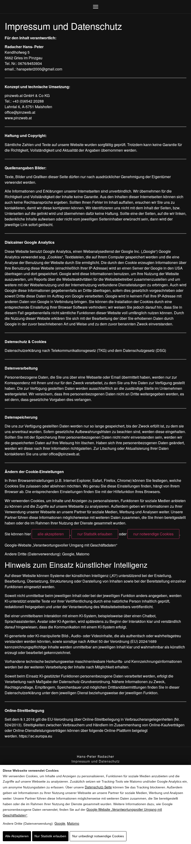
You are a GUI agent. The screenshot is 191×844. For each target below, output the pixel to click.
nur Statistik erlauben (94, 534)
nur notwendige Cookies (153, 534)
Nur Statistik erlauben (50, 836)
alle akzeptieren (51, 534)
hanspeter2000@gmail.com (39, 69)
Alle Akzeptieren (17, 836)
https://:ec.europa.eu (35, 736)
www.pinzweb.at (18, 117)
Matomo (73, 823)
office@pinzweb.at (20, 112)
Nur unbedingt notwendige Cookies (98, 836)
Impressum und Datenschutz (96, 761)
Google (60, 823)
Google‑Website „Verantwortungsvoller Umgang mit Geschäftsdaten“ (61, 545)
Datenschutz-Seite (98, 787)
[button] (95, 6)
